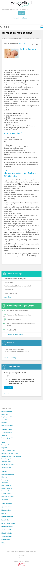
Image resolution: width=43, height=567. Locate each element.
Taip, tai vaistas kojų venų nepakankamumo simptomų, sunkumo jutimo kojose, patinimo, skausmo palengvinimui (21, 381)
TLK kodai (4, 420)
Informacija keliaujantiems (9, 491)
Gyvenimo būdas (7, 507)
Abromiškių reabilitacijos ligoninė (17, 311)
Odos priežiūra (6, 539)
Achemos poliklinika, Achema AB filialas (19, 315)
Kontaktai (16, 18)
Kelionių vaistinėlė (7, 488)
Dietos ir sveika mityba (8, 523)
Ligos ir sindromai (7, 411)
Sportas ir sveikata (7, 536)
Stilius (3, 543)
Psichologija (5, 520)
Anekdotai (5, 499)
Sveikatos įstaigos (7, 429)
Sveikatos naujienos (15, 38)
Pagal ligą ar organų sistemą (10, 453)
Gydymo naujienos (7, 517)
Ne (9, 376)
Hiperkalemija (8, 289)
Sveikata (4, 471)
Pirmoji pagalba (6, 485)
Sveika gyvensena (7, 503)
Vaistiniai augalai (6, 467)
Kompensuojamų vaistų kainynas (11, 456)
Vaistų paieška (6, 445)
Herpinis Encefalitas (11, 293)
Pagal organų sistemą (8, 417)
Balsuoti (8, 388)
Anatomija (5, 482)
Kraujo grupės (6, 480)
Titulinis (4, 38)
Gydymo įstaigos (7, 432)
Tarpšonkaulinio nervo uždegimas (15, 279)
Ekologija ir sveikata (7, 526)
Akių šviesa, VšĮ (11, 330)
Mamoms (4, 477)
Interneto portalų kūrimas (21, 561)
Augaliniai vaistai (6, 462)
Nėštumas (4, 422)
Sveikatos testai (6, 494)
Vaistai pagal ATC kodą (8, 450)
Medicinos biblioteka (8, 496)
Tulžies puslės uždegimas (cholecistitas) (17, 286)
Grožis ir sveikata (7, 530)
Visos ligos (7, 297)
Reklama (24, 18)
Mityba (4, 513)
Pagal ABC (5, 414)
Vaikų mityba (23, 44)
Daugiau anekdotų (10, 358)
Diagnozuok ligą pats (8, 425)
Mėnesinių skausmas (8, 474)
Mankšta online (6, 510)
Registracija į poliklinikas (9, 438)
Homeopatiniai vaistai (8, 464)
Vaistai (3, 442)
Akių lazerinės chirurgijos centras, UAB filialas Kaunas (21, 325)
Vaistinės (4, 435)
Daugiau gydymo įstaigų (15, 334)
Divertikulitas (8, 282)
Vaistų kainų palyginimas (9, 459)
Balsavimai (7, 394)
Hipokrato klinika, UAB (14, 319)
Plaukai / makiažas (7, 533)
